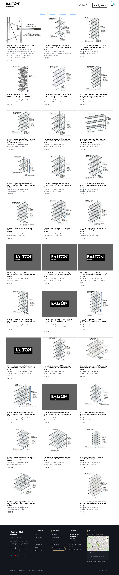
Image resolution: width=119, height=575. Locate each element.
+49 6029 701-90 (76, 544)
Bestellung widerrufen (58, 549)
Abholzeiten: (92, 553)
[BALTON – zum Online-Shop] (16, 532)
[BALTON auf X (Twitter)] (20, 555)
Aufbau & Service (40, 551)
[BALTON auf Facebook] (11, 555)
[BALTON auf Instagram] (24, 555)
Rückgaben (38, 544)
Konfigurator (100, 5)
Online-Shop (85, 5)
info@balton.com (76, 547)
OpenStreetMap (95, 561)
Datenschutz (55, 538)
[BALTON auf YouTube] (16, 555)
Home (37, 534)
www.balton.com (76, 549)
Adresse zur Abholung (96, 556)
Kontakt (37, 547)
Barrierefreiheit (56, 544)
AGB (52, 541)
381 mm (52, 14)
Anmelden (110, 2)
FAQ (36, 541)
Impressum (54, 534)
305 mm (42, 14)
